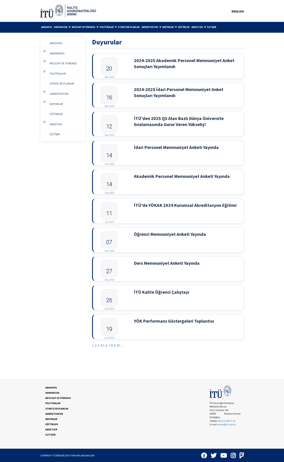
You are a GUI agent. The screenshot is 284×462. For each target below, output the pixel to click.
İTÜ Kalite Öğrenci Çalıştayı (161, 292)
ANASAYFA (46, 27)
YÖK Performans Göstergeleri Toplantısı (174, 321)
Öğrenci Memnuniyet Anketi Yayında (170, 234)
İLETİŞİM (211, 27)
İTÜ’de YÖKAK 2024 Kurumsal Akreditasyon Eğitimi (185, 205)
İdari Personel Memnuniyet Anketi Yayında (176, 147)
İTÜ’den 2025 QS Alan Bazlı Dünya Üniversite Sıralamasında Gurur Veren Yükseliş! (179, 121)
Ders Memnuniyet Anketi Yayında (167, 263)
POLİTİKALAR (107, 27)
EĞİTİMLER (183, 27)
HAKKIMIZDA (60, 27)
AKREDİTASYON (150, 27)
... (122, 345)
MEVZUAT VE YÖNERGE (83, 27)
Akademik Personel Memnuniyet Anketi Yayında (182, 176)
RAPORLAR (168, 27)
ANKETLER (197, 27)
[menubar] (142, 27)
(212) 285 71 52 (227, 420)
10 (118, 345)
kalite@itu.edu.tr (227, 424)
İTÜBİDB (57, 455)
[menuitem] (46, 27)
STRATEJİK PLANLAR (129, 27)
